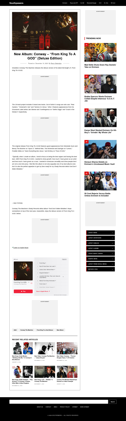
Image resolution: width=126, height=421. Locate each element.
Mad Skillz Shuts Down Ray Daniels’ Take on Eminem (100, 66)
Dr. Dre (106, 3)
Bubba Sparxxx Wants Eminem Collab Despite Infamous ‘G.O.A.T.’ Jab (99, 98)
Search (113, 402)
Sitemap (75, 407)
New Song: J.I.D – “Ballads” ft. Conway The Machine (43, 380)
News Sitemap (84, 407)
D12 (100, 3)
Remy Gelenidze (56, 63)
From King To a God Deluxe (45, 330)
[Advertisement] (45, 88)
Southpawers (16, 3)
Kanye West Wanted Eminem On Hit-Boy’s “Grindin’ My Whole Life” (100, 131)
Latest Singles (93, 243)
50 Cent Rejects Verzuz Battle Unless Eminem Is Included (97, 194)
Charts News (92, 259)
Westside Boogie (91, 3)
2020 (15, 330)
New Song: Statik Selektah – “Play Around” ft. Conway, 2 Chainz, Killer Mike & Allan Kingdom (22, 381)
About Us (40, 407)
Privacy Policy (65, 407)
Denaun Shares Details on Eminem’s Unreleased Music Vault (99, 163)
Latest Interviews (94, 238)
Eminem (65, 3)
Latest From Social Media (97, 264)
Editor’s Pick (93, 269)
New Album (60, 330)
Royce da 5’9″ (74, 3)
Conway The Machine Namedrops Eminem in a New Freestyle (67, 380)
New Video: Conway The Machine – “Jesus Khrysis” (44, 357)
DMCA (55, 407)
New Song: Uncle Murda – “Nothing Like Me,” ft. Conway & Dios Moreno (22, 357)
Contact (48, 407)
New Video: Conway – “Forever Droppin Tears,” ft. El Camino (66, 357)
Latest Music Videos (95, 253)
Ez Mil (82, 3)
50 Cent (113, 3)
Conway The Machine (26, 330)
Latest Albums (93, 248)
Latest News (92, 232)
